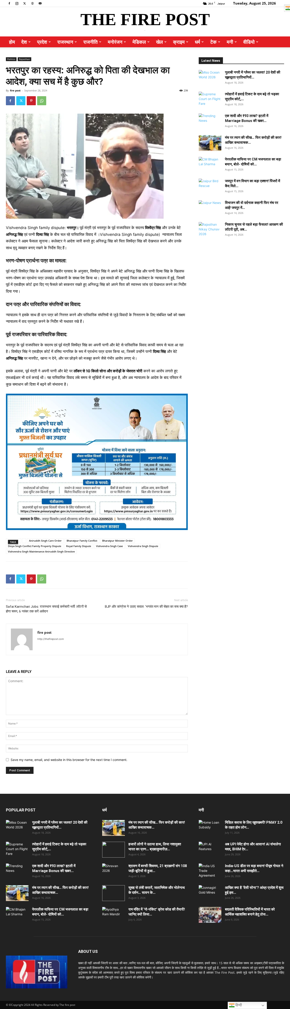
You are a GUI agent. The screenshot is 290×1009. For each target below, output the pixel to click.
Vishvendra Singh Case (109, 546)
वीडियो (249, 42)
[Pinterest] (31, 100)
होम (12, 42)
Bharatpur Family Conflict (82, 540)
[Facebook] (9, 3)
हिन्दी (238, 1005)
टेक (213, 42)
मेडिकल (139, 42)
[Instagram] (17, 3)
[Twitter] (24, 3)
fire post (15, 90)
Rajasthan (24, 59)
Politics (11, 59)
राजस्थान (65, 42)
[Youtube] (40, 3)
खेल (159, 42)
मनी (230, 42)
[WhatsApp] (41, 100)
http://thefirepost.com (50, 639)
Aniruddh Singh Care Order (45, 540)
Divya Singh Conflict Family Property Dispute (34, 546)
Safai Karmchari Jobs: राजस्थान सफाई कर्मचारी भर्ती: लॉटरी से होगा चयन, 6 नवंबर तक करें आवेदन (46, 609)
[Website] (32, 3)
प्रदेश (42, 42)
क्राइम (179, 42)
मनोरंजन (115, 42)
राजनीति (90, 42)
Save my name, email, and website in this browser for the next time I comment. (69, 760)
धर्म (197, 42)
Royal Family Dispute (78, 546)
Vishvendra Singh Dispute (143, 546)
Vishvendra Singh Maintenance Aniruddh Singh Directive (41, 551)
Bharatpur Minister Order (117, 540)
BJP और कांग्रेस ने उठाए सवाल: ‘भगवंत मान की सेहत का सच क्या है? (146, 607)
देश (24, 42)
